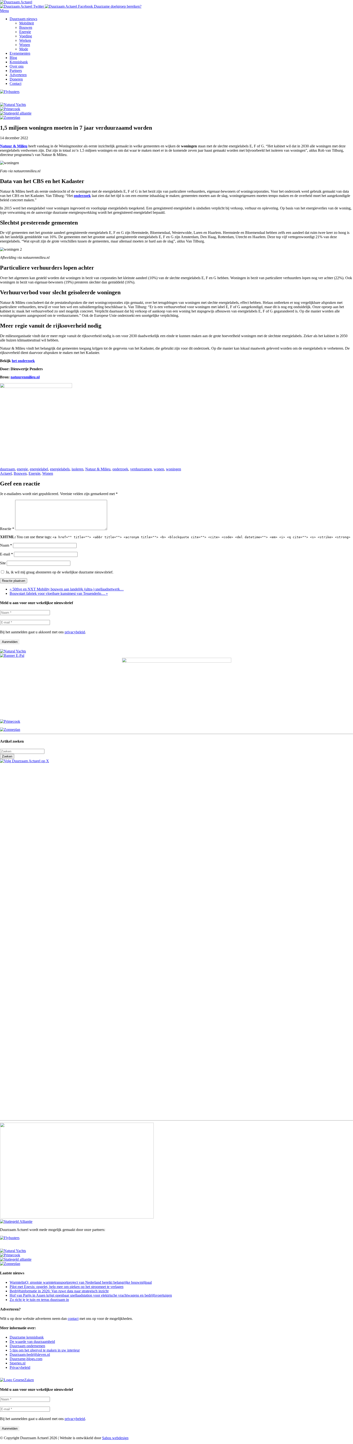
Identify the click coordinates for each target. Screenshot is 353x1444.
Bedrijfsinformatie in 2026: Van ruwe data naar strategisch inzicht (59, 1291)
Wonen (47, 473)
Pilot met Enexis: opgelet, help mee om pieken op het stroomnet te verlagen (66, 1287)
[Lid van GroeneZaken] (17, 1380)
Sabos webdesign (115, 1438)
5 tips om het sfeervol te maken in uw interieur (45, 1350)
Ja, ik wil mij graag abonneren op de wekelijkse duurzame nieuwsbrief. (59, 572)
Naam (6, 545)
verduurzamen (141, 469)
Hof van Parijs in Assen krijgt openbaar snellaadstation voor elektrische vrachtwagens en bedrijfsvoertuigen (91, 1295)
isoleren (77, 469)
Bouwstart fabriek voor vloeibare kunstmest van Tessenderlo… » (59, 593)
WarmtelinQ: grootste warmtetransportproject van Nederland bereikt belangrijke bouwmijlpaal (81, 1282)
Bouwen (20, 473)
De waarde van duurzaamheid (32, 1342)
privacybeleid (75, 632)
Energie (34, 473)
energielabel (39, 469)
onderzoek (120, 469)
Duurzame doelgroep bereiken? (117, 6)
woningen (173, 469)
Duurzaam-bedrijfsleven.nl (30, 1354)
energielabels (60, 469)
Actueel (6, 473)
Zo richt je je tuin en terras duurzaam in (39, 1300)
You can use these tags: (175, 537)
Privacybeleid (20, 1367)
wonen (159, 469)
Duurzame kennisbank (27, 1337)
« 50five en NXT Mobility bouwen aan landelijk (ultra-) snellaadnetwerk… (67, 589)
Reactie (7, 529)
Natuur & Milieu (97, 469)
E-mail (6, 554)
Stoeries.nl (17, 1363)
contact (73, 1319)
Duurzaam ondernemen (27, 1346)
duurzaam (7, 469)
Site (3, 563)
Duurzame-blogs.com (26, 1359)
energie (22, 469)
